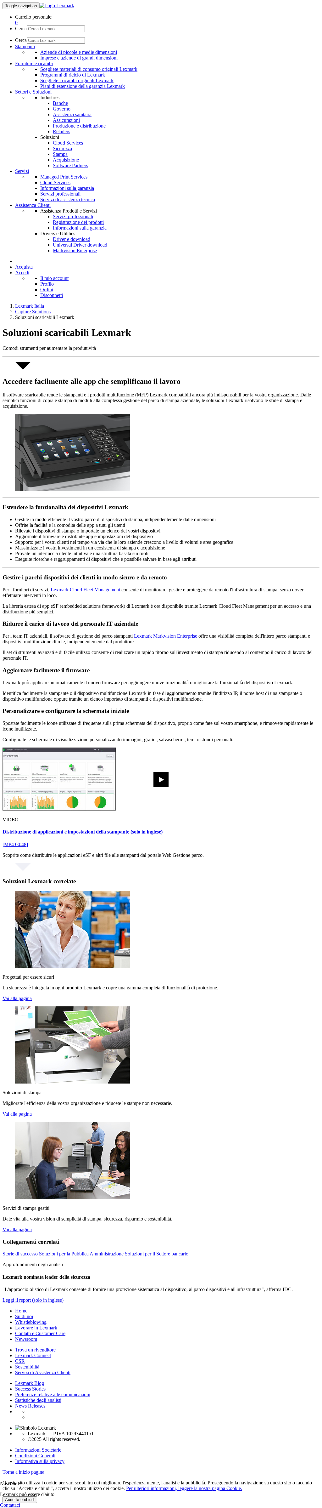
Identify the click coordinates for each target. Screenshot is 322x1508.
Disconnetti (51, 295)
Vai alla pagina (17, 998)
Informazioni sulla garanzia (67, 188)
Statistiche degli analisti (38, 1400)
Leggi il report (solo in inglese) (33, 1300)
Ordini (46, 289)
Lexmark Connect (33, 1355)
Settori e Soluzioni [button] (33, 91)
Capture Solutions (33, 311)
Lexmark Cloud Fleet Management (85, 589)
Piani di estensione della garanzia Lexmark (82, 86)
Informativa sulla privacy (39, 1461)
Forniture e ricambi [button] (34, 63)
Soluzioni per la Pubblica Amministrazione (82, 1253)
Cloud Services (68, 142)
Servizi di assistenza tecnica (67, 199)
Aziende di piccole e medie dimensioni (78, 52)
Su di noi (24, 1316)
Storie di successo (21, 1253)
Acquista (24, 267)
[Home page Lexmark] (56, 5)
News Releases (30, 1405)
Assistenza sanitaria (72, 114)
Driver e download (71, 239)
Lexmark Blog (29, 1383)
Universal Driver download (80, 245)
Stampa (60, 154)
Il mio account (54, 278)
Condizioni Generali (35, 1455)
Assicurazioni (66, 120)
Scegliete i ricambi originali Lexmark (77, 80)
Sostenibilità (27, 1366)
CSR (20, 1361)
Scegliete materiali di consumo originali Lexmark (88, 69)
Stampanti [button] (25, 46)
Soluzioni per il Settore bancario (156, 1253)
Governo (61, 108)
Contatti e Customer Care (40, 1333)
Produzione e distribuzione (79, 125)
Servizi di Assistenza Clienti (42, 1372)
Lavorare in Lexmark (36, 1327)
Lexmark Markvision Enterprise (165, 636)
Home (21, 1310)
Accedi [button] (22, 272)
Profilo (47, 284)
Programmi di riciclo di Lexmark (72, 74)
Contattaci (10, 1505)
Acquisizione (66, 159)
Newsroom (26, 1339)
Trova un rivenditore (35, 1349)
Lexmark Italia (29, 306)
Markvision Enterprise (75, 250)
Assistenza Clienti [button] (33, 205)
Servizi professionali (60, 193)
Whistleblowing (31, 1322)
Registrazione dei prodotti (78, 222)
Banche (60, 103)
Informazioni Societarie (38, 1450)
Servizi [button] (22, 171)
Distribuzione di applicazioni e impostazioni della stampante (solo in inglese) (83, 831)
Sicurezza (62, 148)
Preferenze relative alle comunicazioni (52, 1394)
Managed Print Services (63, 176)
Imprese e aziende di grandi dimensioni (79, 57)
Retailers (61, 131)
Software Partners (70, 165)
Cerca (21, 28)
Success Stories (30, 1388)
